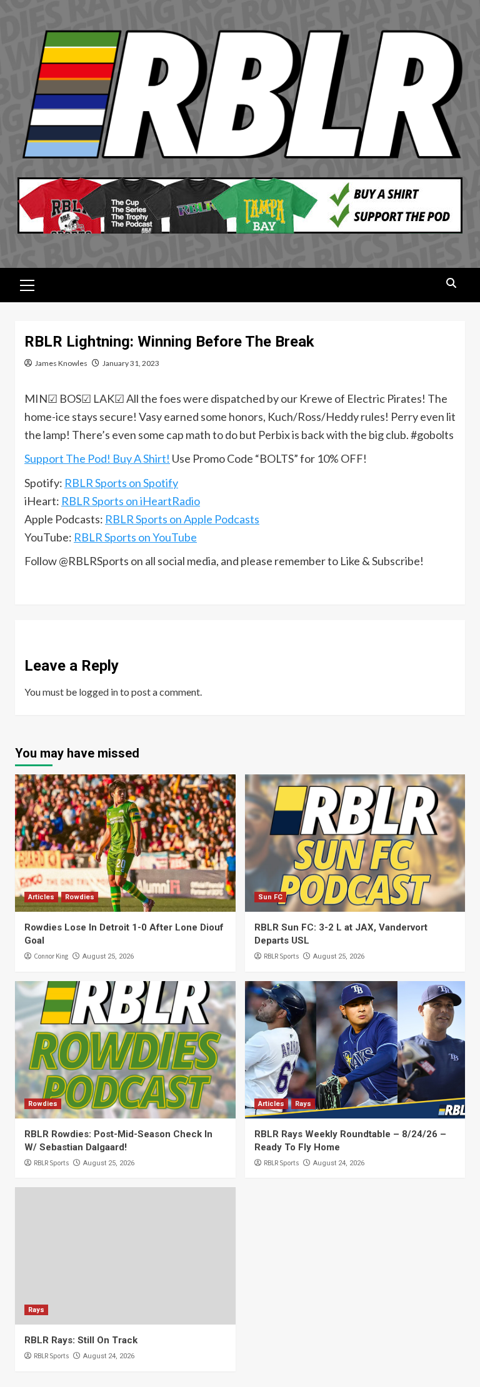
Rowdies (79, 897)
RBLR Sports (281, 956)
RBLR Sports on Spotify (121, 483)
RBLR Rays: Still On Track (81, 1340)
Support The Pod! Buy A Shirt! (97, 458)
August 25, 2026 (108, 956)
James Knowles (61, 363)
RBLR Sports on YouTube (135, 537)
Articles (41, 897)
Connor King (51, 956)
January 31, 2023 (130, 363)
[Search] (451, 283)
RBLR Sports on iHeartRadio (130, 501)
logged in (98, 692)
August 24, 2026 (338, 1163)
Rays (303, 1104)
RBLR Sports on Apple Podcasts (182, 519)
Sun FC (270, 897)
